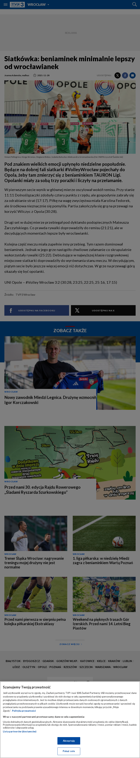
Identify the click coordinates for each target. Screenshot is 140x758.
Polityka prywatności (24, 710)
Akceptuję (69, 740)
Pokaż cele (69, 751)
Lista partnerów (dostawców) (19, 731)
